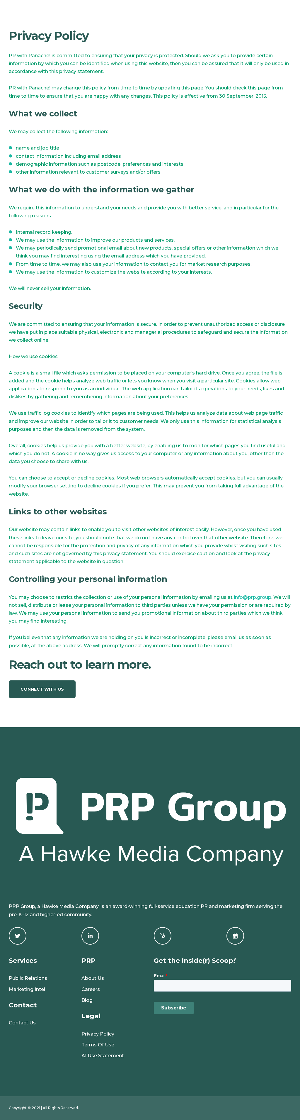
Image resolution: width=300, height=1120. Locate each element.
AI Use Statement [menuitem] (102, 1055)
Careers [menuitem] (90, 989)
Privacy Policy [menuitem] (97, 1034)
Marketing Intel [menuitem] (27, 989)
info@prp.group (252, 597)
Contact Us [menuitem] (22, 1023)
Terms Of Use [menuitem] (97, 1045)
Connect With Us (42, 689)
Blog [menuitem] (87, 1000)
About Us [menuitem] (92, 978)
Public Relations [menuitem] (28, 978)
